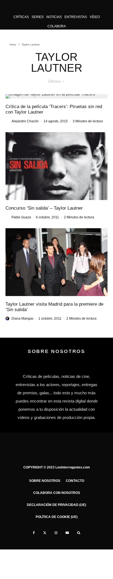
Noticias (54, 17)
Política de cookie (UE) (57, 517)
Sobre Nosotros (44, 481)
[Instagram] (55, 533)
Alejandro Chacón (25, 121)
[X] (44, 533)
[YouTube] (67, 533)
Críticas (21, 17)
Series (38, 17)
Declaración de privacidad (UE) (56, 505)
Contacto (75, 481)
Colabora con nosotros (56, 493)
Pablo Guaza (21, 217)
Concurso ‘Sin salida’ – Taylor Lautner (44, 208)
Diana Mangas (22, 318)
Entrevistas (75, 17)
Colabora (56, 26)
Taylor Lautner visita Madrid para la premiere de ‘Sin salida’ (54, 307)
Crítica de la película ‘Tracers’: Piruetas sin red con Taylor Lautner (53, 109)
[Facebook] (34, 533)
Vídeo (95, 17)
